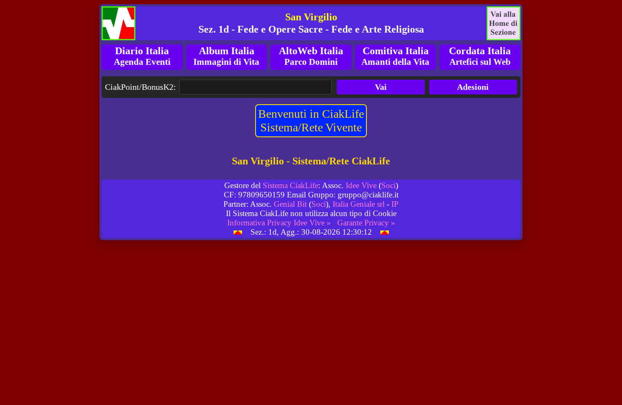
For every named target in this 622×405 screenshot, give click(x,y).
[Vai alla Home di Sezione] (503, 23)
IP (395, 204)
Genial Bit (290, 204)
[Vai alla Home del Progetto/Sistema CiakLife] (118, 23)
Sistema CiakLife (290, 185)
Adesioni (473, 87)
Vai (381, 87)
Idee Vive (361, 185)
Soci (388, 185)
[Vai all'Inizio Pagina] (238, 231)
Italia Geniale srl (359, 204)
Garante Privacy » (366, 222)
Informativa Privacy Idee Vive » (279, 222)
